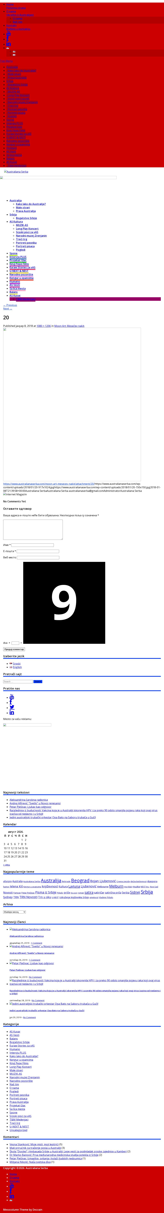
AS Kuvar (11, 162)
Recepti (74, 893)
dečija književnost (138, 881)
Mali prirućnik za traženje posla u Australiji (35, 1148)
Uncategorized (18, 1130)
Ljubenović (88, 886)
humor (6, 886)
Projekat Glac (14, 127)
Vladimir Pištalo (106, 897)
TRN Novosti (28, 897)
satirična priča (113, 892)
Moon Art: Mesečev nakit (69, 326)
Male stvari (14, 74)
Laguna (74, 886)
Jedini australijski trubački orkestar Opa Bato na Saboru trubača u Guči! (53, 817)
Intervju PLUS (14, 123)
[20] (72, 480)
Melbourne (103, 886)
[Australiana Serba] (16, 171)
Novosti (8, 892)
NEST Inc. (145, 886)
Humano (11, 148)
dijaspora (152, 881)
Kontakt (18, 27)
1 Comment (36, 943)
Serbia (125, 892)
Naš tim (17, 22)
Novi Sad (154, 886)
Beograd (80, 880)
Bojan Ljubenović (103, 881)
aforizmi (7, 881)
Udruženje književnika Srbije (74, 897)
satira (89, 892)
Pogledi (12, 116)
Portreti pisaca (16, 113)
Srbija (9, 81)
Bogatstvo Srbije (18, 84)
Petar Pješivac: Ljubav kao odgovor (30, 807)
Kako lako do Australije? (22, 70)
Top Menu (6, 61)
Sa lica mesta (14, 155)
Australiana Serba (31, 881)
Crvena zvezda (123, 881)
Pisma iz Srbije (45, 892)
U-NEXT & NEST (16, 137)
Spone (10, 120)
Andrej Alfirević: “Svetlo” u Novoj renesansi (35, 803)
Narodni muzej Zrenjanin (23, 102)
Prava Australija (17, 77)
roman (81, 892)
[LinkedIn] (8, 44)
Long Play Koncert (19, 95)
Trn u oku (44, 897)
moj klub (128, 886)
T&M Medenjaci (17, 165)
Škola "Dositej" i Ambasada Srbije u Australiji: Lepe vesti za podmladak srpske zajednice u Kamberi (68, 1151)
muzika (136, 886)
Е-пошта (9, 551)
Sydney (8, 897)
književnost (50, 886)
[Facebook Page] (11, 702)
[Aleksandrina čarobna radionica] (30, 929)
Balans (10, 158)
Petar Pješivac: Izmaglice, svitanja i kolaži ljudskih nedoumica (46, 1158)
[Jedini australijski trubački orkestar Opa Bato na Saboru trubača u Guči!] (54, 1004)
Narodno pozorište (17, 141)
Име (7, 545)
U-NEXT (55, 897)
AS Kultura (12, 88)
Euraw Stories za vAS (18, 134)
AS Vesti (11, 151)
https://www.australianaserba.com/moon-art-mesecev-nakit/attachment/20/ (48, 484)
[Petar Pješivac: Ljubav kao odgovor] (32, 963)
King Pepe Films (15, 130)
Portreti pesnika (17, 109)
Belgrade (66, 881)
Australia (17, 881)
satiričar (99, 892)
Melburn (116, 886)
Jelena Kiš (16, 886)
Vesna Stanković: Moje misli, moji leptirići (34, 1144)
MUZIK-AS (14, 91)
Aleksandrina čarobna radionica (29, 800)
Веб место (9, 557)
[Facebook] (7, 39)
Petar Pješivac (28, 892)
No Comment (35, 977)
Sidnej (135, 892)
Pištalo (60, 892)
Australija (12, 67)
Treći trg (13, 106)
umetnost (94, 897)
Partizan (17, 892)
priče (67, 892)
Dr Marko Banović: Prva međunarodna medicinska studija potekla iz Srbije (54, 1155)
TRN (16, 897)
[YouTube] (8, 34)
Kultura (63, 886)
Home (16, 6)
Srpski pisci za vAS (18, 98)
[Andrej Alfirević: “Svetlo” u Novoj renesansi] (36, 946)
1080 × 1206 (44, 326)
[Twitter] (12, 708)
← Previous (10, 305)
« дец (6, 864)
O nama (20, 13)
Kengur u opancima (18, 144)
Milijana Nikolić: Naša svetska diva (30, 1162)
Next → (7, 308)
